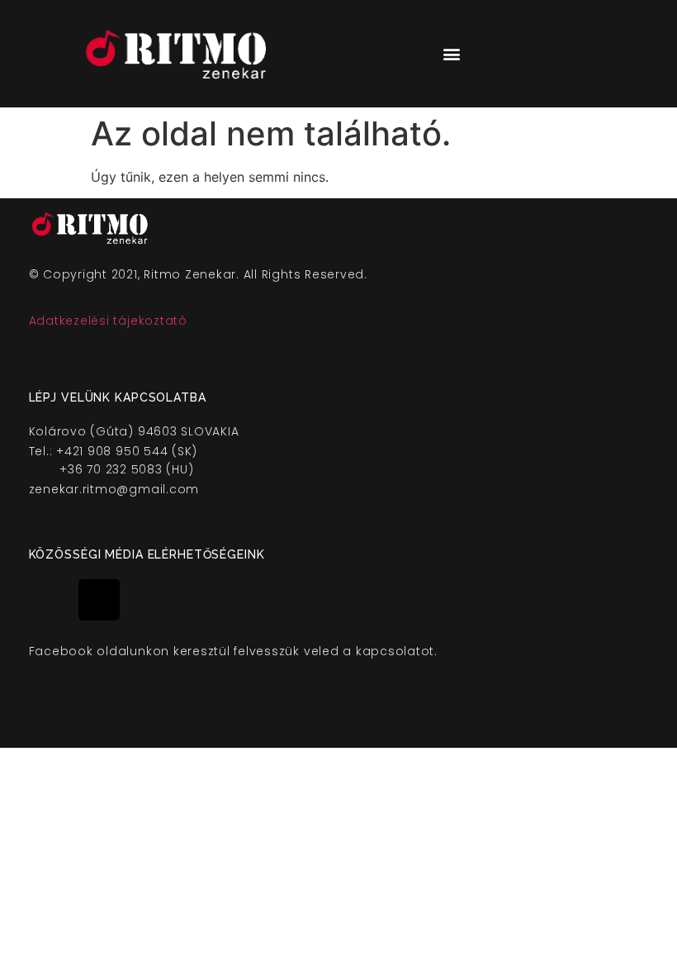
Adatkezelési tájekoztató (108, 320)
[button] (451, 54)
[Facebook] (49, 600)
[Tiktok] (99, 600)
